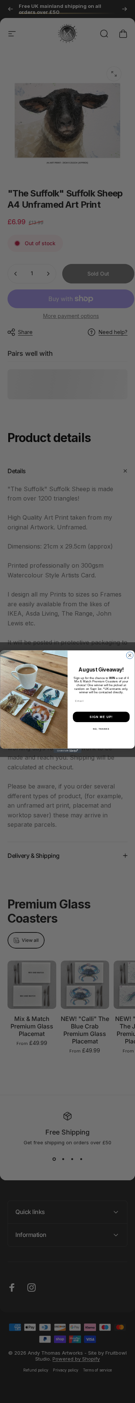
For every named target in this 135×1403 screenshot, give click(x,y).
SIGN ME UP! (101, 716)
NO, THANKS (101, 729)
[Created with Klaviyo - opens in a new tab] (67, 751)
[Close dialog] (129, 655)
